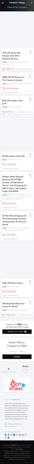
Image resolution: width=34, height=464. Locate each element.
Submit (17, 357)
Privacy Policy (19, 449)
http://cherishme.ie (10, 426)
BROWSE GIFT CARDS (16, 331)
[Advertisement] (17, 29)
